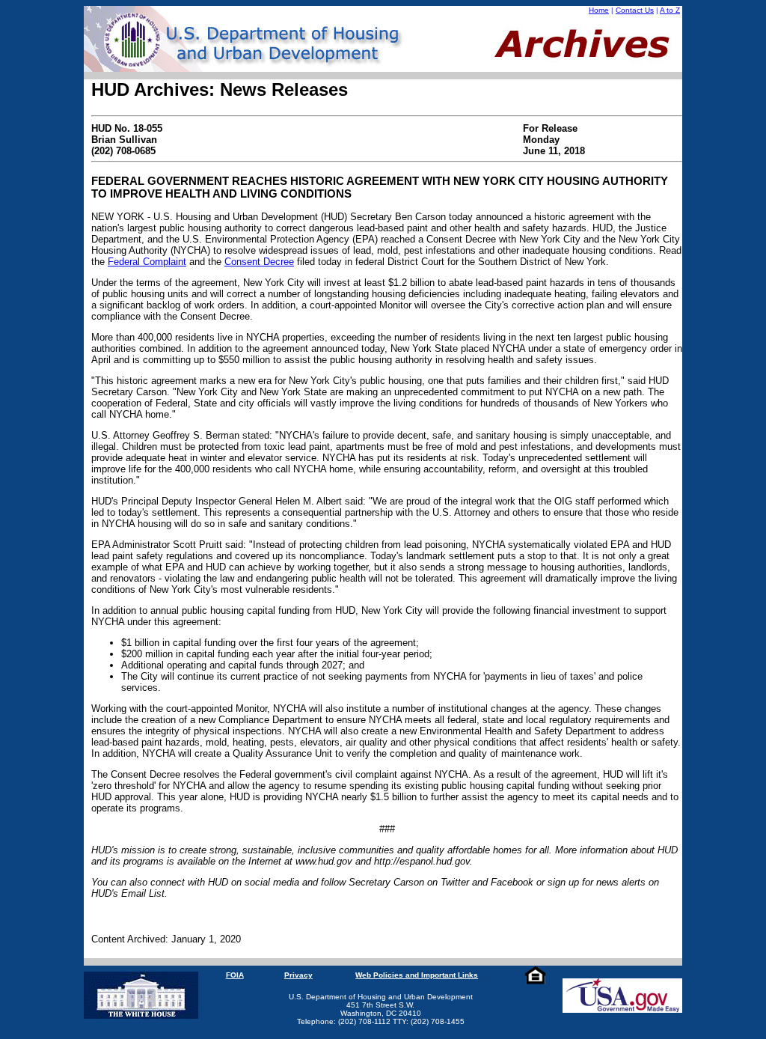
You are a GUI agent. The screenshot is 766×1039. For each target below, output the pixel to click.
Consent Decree (259, 261)
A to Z (670, 10)
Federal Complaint (147, 261)
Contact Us (635, 10)
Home (599, 10)
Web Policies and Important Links (416, 975)
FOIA (235, 975)
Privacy (298, 975)
